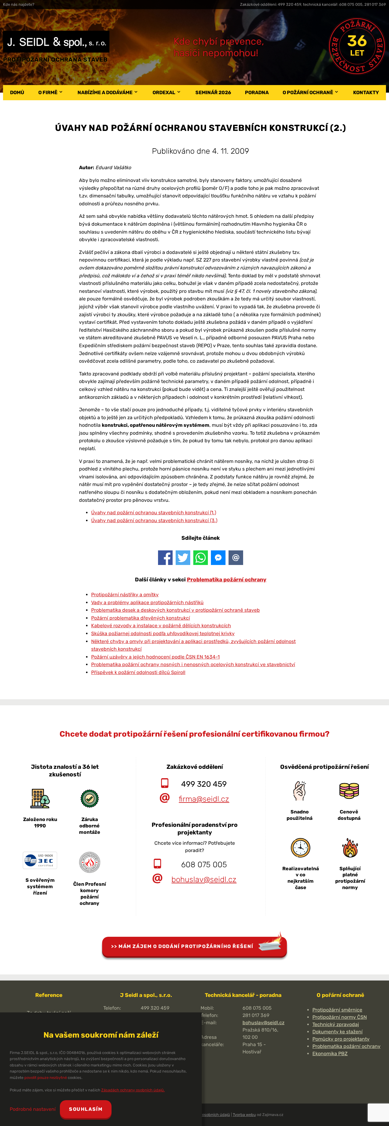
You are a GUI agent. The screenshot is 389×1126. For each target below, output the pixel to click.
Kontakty (366, 92)
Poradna (257, 92)
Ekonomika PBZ (330, 1053)
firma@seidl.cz (204, 798)
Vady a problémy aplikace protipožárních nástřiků (147, 602)
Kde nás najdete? (18, 4)
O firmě (47, 92)
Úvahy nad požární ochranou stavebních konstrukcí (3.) (154, 520)
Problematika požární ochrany (227, 580)
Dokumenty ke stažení (337, 1032)
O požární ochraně (308, 92)
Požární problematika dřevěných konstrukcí (140, 618)
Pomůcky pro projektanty (341, 1039)
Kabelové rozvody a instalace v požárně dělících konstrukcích (161, 625)
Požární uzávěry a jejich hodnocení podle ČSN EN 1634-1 (155, 657)
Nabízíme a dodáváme (105, 92)
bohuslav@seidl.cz (203, 879)
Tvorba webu (244, 1114)
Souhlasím (85, 1109)
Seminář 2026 (213, 92)
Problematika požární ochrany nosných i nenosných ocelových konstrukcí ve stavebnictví (193, 664)
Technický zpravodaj (335, 1024)
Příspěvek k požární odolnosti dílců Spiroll (138, 672)
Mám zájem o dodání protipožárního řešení (186, 946)
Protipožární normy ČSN (339, 1017)
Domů (17, 92)
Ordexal (164, 92)
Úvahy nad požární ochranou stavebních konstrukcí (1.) (153, 512)
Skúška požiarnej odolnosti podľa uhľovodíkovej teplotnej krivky (163, 633)
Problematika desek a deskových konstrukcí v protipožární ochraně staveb (175, 610)
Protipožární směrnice (337, 1010)
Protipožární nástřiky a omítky (125, 594)
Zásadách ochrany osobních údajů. (133, 1090)
